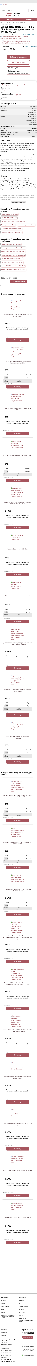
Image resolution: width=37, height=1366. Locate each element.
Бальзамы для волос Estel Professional (13, 221)
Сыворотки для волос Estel (26, 225)
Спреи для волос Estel (8, 225)
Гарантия (3, 1335)
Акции (2, 1309)
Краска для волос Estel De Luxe (11, 244)
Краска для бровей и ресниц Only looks (13, 269)
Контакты (21, 1300)
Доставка (3, 1300)
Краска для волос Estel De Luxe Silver (12, 251)
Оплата (3, 1303)
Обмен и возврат (5, 1306)
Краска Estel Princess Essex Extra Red (13, 266)
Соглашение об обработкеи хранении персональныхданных (8, 1316)
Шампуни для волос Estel (9, 217)
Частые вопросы (23, 1306)
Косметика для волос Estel (9, 214)
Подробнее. (17, 94)
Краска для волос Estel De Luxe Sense (13, 255)
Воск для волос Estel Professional (11, 232)
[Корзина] (30, 5)
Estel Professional (31, 46)
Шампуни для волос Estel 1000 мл (11, 258)
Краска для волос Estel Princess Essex (13, 248)
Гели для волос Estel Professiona (11, 228)
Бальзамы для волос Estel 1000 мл (12, 262)
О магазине (4, 1332)
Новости (21, 1309)
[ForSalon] (11, 6)
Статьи (21, 1315)
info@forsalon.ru (30, 1346)
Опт (20, 1303)
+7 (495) (13, 16)
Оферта (3, 1312)
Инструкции (22, 1312)
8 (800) (13, 13)
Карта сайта (22, 1318)
